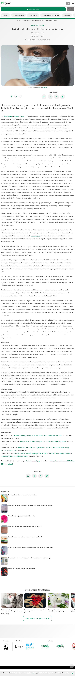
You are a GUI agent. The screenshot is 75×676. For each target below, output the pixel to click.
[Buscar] (68, 3)
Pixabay (45, 87)
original (10, 464)
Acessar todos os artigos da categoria (37, 618)
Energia (67, 15)
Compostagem (19, 15)
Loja (71, 9)
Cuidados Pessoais (38, 20)
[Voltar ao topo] (72, 666)
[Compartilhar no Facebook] (50, 96)
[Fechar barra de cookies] (72, 673)
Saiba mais (35, 674)
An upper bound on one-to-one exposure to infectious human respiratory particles (43, 441)
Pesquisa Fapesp (19, 116)
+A (16, 96)
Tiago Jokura (8, 116)
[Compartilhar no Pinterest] (62, 96)
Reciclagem (33, 15)
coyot (40, 87)
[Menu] (73, 3)
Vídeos (6, 15)
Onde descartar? (34, 9)
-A (20, 96)
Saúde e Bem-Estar (26, 20)
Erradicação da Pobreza (51, 15)
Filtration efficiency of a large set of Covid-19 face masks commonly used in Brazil (38, 435)
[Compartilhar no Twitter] (56, 96)
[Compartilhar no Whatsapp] (44, 96)
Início (18, 20)
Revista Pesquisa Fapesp (33, 461)
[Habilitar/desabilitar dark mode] (11, 96)
